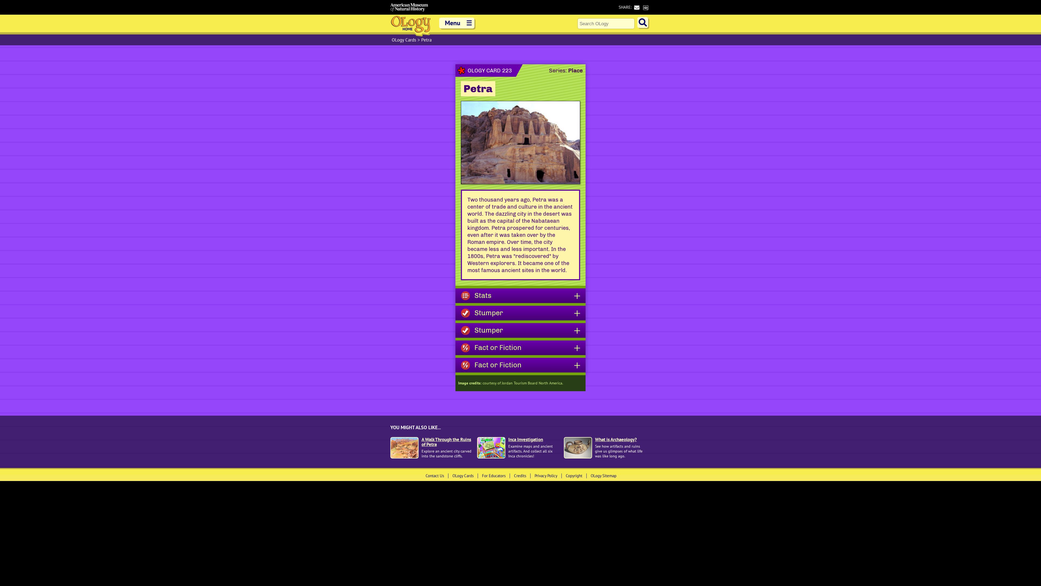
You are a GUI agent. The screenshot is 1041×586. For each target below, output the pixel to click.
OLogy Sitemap (603, 475)
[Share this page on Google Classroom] (645, 7)
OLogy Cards (404, 40)
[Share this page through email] (636, 7)
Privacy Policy (546, 475)
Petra (426, 40)
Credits (520, 475)
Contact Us (435, 475)
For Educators (494, 475)
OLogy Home (410, 26)
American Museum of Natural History (409, 7)
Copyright (574, 475)
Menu (458, 23)
